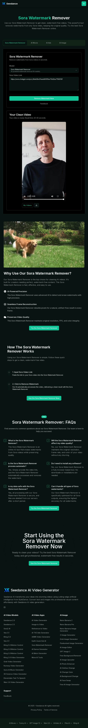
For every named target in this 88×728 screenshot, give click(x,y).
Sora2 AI (7, 629)
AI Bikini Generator (39, 653)
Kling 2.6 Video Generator (14, 657)
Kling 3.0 (7, 637)
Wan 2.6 (47, 723)
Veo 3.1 (6, 633)
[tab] (15, 42)
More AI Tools (37, 657)
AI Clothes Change (67, 668)
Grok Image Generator (69, 639)
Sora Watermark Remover (42, 645)
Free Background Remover (70, 656)
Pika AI (67, 723)
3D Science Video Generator (15, 674)
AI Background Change (69, 676)
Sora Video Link (15, 75)
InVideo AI (57, 723)
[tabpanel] (44, 131)
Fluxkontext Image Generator (71, 643)
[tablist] (44, 43)
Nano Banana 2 (66, 620)
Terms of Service (50, 710)
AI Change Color (66, 672)
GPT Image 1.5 (34, 723)
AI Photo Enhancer (67, 664)
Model (11, 66)
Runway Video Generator (14, 666)
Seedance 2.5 (9, 624)
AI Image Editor (66, 647)
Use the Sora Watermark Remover (44, 563)
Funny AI (22, 723)
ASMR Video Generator (41, 637)
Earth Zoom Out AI (39, 641)
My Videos (27, 205)
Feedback (7, 696)
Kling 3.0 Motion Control (13, 645)
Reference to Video (39, 629)
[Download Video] (36, 205)
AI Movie (12, 723)
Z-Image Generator (67, 635)
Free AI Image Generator (69, 684)
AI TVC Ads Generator (40, 633)
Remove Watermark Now (44, 98)
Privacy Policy (36, 710)
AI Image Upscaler (67, 660)
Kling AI (76, 723)
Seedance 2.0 (9, 620)
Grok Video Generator (12, 662)
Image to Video (38, 624)
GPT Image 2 (65, 651)
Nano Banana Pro (67, 624)
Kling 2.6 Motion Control (13, 649)
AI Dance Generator (39, 649)
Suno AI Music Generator (14, 670)
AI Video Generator (39, 620)
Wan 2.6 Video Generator (14, 682)
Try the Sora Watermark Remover (44, 328)
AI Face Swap (65, 680)
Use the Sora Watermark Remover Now (44, 398)
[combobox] (44, 70)
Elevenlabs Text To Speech (14, 678)
